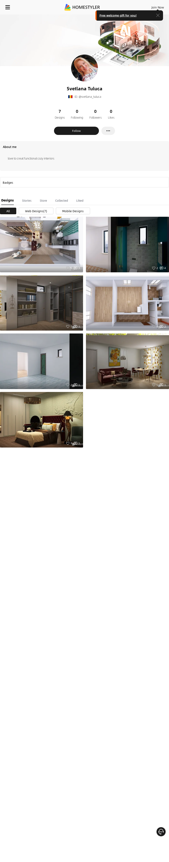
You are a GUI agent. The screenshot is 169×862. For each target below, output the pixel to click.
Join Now (157, 7)
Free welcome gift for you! (118, 15)
